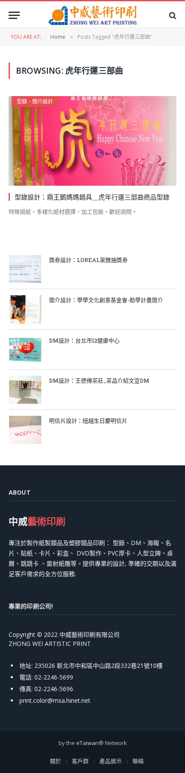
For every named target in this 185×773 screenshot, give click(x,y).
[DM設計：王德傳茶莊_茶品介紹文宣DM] (25, 390)
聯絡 (138, 761)
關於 (55, 761)
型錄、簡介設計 (35, 101)
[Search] (171, 15)
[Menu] (14, 15)
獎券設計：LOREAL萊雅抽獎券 (88, 260)
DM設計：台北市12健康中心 (84, 340)
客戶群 (80, 761)
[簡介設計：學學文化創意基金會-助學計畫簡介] (25, 309)
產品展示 (110, 761)
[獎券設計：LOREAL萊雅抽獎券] (25, 269)
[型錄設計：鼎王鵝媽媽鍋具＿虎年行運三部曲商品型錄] (92, 140)
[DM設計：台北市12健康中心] (25, 350)
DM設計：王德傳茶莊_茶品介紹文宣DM (99, 380)
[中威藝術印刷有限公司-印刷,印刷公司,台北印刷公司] (92, 15)
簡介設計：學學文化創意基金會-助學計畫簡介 (106, 300)
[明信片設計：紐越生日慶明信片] (25, 430)
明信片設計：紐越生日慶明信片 (88, 420)
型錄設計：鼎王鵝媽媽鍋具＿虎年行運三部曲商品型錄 (92, 197)
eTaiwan (87, 743)
